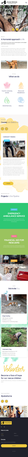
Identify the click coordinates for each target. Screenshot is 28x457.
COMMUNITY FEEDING (9, 137)
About (15, 433)
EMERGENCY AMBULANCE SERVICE (14, 214)
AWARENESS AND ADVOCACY (14, 266)
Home (2, 433)
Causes (2, 435)
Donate (14, 445)
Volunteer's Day (6, 349)
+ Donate (8, 183)
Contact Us (16, 435)
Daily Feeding (6, 316)
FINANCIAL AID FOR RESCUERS (14, 241)
